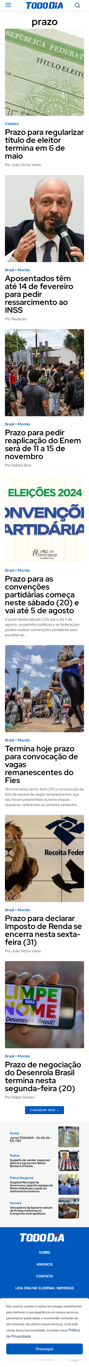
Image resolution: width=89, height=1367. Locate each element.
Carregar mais (42, 1110)
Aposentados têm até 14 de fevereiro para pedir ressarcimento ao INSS (39, 294)
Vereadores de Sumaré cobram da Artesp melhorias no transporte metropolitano (31, 1211)
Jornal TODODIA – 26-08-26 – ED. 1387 (31, 1139)
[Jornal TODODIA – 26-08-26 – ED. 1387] (68, 1136)
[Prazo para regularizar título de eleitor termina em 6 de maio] (44, 72)
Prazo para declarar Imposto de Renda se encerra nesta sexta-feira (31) (43, 930)
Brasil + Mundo (17, 270)
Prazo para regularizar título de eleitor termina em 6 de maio (44, 144)
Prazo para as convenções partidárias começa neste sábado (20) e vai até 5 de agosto (42, 594)
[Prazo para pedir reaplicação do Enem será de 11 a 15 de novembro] (44, 372)
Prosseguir (44, 1349)
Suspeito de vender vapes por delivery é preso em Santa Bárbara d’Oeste (30, 1163)
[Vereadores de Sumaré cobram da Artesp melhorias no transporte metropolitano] (68, 1208)
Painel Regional (21, 1177)
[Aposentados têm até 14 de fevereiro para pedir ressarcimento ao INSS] (44, 218)
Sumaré (16, 1203)
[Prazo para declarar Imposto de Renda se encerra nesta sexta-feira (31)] (44, 858)
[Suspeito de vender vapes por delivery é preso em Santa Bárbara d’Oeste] (68, 1160)
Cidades (12, 124)
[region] (44, 1332)
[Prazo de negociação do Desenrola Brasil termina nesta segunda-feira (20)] (44, 1004)
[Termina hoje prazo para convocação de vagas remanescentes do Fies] (44, 688)
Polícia (15, 1155)
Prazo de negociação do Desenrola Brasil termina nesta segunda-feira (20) (43, 1076)
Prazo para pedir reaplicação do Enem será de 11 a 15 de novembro (43, 444)
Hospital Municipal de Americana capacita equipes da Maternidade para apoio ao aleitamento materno (31, 1186)
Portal (14, 1133)
